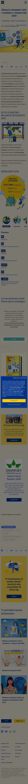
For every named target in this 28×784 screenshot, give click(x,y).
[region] (14, 392)
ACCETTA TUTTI (14, 400)
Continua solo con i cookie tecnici (19, 377)
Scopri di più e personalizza (14, 404)
